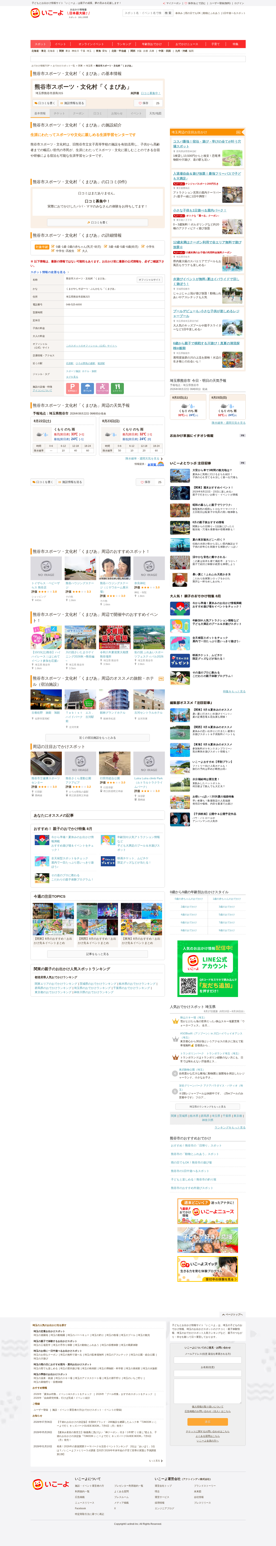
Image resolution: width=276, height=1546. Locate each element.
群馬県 (205, 1115)
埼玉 (89, 50)
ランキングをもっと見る (230, 1127)
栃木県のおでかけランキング (137, 983)
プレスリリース (202, 1502)
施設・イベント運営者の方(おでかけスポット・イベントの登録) (87, 1409)
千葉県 (227, 1115)
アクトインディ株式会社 (196, 1479)
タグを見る (72, 376)
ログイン (239, 3)
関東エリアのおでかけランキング (56, 983)
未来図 (197, 1491)
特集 (235, 44)
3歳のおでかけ (227, 906)
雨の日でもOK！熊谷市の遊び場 (191, 1162)
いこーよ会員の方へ (208, 1440)
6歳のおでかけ (189, 922)
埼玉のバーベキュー (78, 1335)
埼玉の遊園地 (41, 1335)
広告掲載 (80, 1497)
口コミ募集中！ (151, 93)
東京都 (238, 1115)
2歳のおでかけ (189, 906)
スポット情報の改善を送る (48, 272)
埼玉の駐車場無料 (94, 1354)
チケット (59, 113)
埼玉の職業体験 (129, 1345)
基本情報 (40, 113)
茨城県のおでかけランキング (98, 983)
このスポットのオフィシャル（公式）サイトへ (91, 345)
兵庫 (151, 50)
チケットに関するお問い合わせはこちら (208, 1431)
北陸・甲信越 (119, 50)
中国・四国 (165, 50)
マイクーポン (173, 3)
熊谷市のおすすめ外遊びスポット (192, 1187)
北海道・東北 (39, 50)
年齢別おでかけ (152, 44)
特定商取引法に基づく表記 (89, 1514)
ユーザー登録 (41, 1409)
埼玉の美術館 (133, 1368)
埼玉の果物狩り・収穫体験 (48, 1382)
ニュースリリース (84, 1502)
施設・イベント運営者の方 (89, 1485)
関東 (61, 50)
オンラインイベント (91, 44)
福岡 (191, 50)
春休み (179, 13)
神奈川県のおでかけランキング (94, 992)
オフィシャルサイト (150, 279)
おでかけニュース (187, 44)
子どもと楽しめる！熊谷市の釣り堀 (193, 1179)
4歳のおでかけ (189, 914)
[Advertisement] (97, 169)
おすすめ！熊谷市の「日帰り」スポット (196, 1145)
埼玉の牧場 (112, 1335)
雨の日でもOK (193, 13)
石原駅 (69, 363)
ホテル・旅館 (89, 371)
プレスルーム (121, 1497)
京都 (145, 50)
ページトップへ (234, 1314)
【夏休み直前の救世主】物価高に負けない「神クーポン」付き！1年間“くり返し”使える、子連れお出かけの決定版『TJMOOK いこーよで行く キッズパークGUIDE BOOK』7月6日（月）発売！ (107, 1436)
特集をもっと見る (234, 691)
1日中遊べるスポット (234, 13)
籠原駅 (101, 363)
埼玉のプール (128, 1335)
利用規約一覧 (82, 1491)
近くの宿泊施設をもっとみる (97, 737)
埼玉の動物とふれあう (87, 1345)
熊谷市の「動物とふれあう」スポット (195, 1154)
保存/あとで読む (197, 3)
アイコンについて (42, 390)
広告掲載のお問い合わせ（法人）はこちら (208, 1411)
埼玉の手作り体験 (62, 1345)
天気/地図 (155, 113)
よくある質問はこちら (208, 1436)
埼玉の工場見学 (42, 1345)
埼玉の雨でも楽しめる (46, 1368)
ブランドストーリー (205, 1485)
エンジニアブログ (164, 1508)
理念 (157, 1491)
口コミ (98, 113)
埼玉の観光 (144, 1335)
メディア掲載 (121, 1502)
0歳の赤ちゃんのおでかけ (189, 898)
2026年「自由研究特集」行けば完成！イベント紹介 (62, 1398)
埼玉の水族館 (150, 1368)
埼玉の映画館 (89, 1368)
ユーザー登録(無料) (220, 3)
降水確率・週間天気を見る (142, 458)
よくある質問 (121, 1491)
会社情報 (199, 1497)
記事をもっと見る (97, 954)
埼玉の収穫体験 (109, 1345)
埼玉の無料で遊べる (71, 1354)
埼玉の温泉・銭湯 (43, 1378)
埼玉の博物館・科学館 (111, 1368)
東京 (67, 50)
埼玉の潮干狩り (112, 1378)
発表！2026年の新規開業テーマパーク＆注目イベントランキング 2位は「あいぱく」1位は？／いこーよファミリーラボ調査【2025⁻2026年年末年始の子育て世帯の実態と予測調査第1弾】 (106, 1450)
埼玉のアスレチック (117, 1354)
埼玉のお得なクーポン (46, 1354)
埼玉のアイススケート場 (88, 1378)
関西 (133, 50)
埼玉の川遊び (41, 1358)
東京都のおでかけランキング (53, 992)
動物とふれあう (211, 13)
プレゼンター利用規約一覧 (128, 1485)
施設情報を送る (74, 103)
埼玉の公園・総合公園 (143, 1354)
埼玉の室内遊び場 (70, 1368)
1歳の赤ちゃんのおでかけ (227, 898)
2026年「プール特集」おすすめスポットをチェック (124, 1394)
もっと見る (154, 1460)
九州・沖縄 (181, 50)
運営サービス (162, 1497)
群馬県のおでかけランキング (53, 988)
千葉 (82, 50)
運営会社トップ (163, 1485)
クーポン (78, 113)
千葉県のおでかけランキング (131, 988)
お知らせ (117, 113)
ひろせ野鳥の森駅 (85, 363)
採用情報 (159, 1502)
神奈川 (75, 50)
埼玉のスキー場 (63, 1378)
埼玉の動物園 (58, 1335)
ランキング (124, 44)
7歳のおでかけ (227, 922)
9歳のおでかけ (227, 930)
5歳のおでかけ (227, 914)
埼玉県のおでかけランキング (92, 988)
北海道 (51, 50)
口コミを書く (46, 103)
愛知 (104, 50)
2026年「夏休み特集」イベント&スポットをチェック (63, 1394)
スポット (40, 44)
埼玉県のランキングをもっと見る (208, 1106)
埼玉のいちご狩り (133, 1378)
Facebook (80, 1508)
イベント (60, 44)
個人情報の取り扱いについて (207, 1406)
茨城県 (183, 1115)
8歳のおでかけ (189, 930)
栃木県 (194, 1115)
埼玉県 (216, 1115)
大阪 (139, 50)
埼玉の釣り (98, 1335)
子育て (215, 44)
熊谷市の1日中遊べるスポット (190, 1171)
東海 (98, 50)
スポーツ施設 (73, 371)
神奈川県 (207, 1120)
